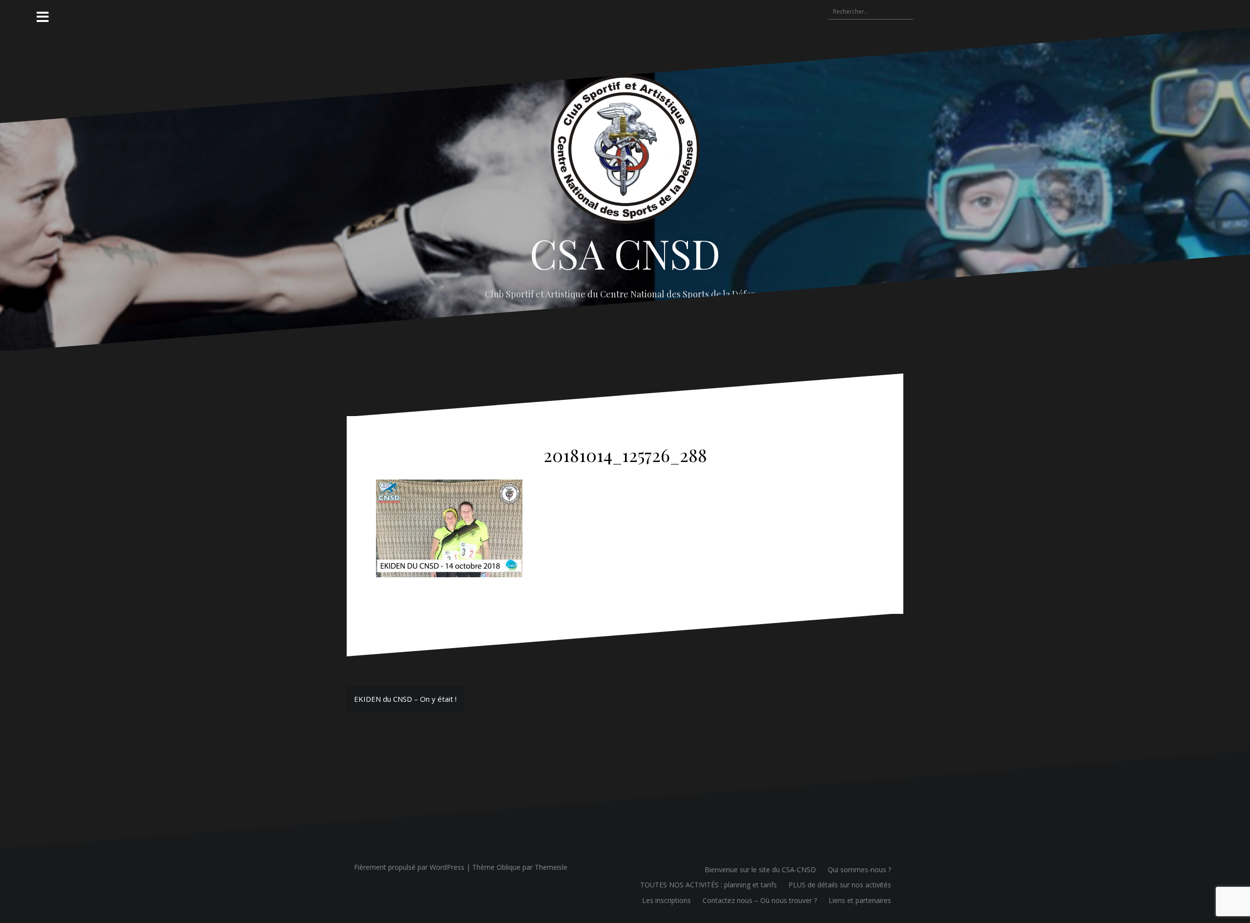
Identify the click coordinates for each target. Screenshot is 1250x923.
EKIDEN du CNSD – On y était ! (405, 699)
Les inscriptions (666, 900)
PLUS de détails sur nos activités (840, 884)
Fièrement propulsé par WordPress (409, 867)
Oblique (509, 867)
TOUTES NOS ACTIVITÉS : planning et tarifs (708, 884)
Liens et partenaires (860, 900)
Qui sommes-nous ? (859, 869)
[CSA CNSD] (625, 152)
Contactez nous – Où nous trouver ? (760, 900)
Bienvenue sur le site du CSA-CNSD (760, 869)
